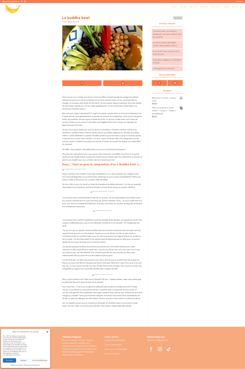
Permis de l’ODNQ (112, 354)
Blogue (226, 6)
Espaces (193, 6)
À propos (183, 6)
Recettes (76, 22)
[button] (47, 332)
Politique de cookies (17, 365)
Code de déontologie (113, 345)
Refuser (23, 360)
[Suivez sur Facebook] (151, 349)
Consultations (215, 6)
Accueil (174, 6)
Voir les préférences (39, 360)
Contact (235, 6)
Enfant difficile (67, 22)
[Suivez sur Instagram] (160, 349)
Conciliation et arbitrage (115, 340)
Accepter (9, 360)
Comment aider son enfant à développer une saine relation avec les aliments (167, 34)
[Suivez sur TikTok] (169, 349)
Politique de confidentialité (32, 365)
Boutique (203, 6)
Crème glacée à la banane (163, 68)
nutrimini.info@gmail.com (157, 340)
